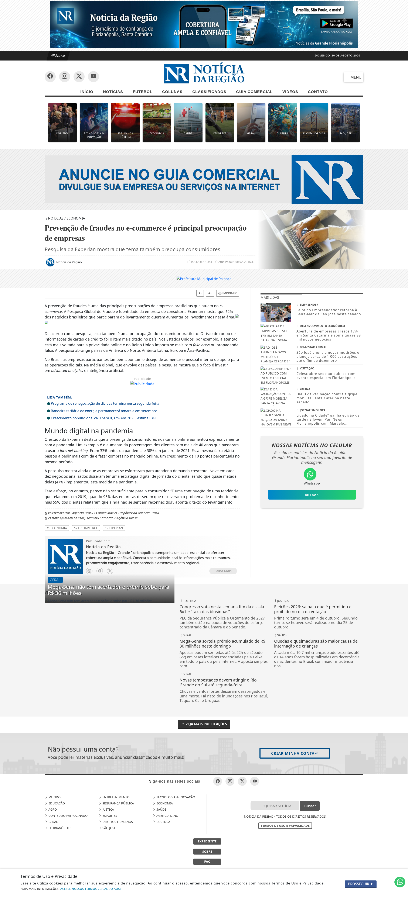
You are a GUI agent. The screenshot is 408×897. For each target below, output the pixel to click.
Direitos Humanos (117, 822)
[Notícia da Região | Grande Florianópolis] (204, 74)
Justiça (108, 809)
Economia (58, 528)
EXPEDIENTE (207, 841)
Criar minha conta (292, 753)
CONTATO (318, 92)
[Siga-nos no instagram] (93, 76)
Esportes (109, 816)
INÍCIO (86, 92)
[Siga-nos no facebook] (50, 76)
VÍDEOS (290, 92)
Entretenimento (115, 797)
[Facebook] (99, 571)
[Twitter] (110, 571)
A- (200, 293)
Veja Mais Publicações (206, 724)
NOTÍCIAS (113, 92)
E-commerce (87, 528)
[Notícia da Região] (204, 179)
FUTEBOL (142, 92)
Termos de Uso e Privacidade (285, 826)
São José (109, 828)
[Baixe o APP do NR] (204, 24)
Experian (115, 528)
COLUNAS (172, 92)
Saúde (161, 809)
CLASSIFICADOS (209, 92)
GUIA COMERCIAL (254, 92)
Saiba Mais (223, 571)
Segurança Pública (118, 803)
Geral (53, 822)
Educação (56, 803)
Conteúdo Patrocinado (68, 816)
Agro (52, 809)
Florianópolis (60, 828)
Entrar (60, 55)
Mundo (54, 797)
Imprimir (229, 293)
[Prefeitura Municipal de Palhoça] (204, 278)
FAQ (207, 861)
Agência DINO (167, 816)
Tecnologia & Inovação (175, 797)
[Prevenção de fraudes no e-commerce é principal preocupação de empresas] (109, 601)
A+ (210, 293)
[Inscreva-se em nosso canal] (64, 76)
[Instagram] (89, 571)
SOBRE (207, 851)
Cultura (163, 822)
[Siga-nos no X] (79, 76)
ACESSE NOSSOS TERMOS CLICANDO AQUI (90, 889)
